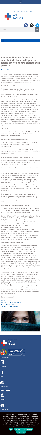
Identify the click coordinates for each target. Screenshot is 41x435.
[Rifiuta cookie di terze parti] (39, 423)
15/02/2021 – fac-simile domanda (11, 302)
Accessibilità (4, 410)
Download (13, 304)
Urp (1, 376)
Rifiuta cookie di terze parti (23, 429)
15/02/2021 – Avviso (7, 300)
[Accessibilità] (2, 405)
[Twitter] (37, 25)
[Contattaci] (2, 382)
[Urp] (2, 372)
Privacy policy (21, 432)
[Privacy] (2, 395)
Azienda (3, 366)
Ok (11, 429)
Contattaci (4, 387)
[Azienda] (2, 362)
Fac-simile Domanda (7, 306)
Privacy (2, 399)
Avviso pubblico (5, 304)
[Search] (37, 29)
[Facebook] (26, 25)
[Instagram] (32, 25)
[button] (20, 1)
